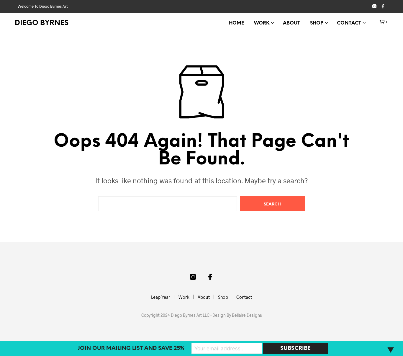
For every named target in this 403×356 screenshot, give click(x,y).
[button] (383, 22)
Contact (349, 23)
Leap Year (160, 297)
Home (236, 23)
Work (261, 23)
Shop (316, 23)
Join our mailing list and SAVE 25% (131, 348)
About (291, 23)
